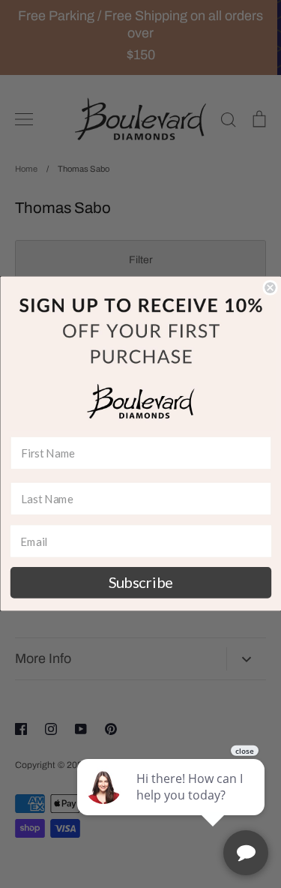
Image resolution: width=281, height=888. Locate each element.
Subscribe (140, 583)
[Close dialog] (270, 288)
